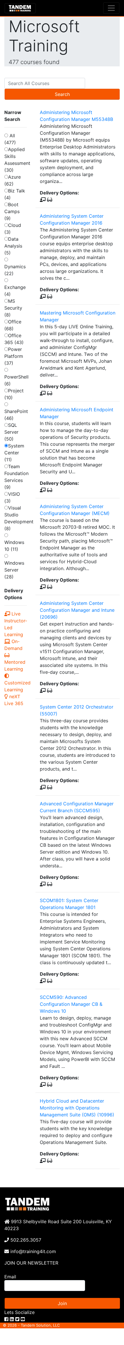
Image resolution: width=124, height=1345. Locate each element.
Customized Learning (17, 686)
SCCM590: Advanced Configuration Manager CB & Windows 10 (71, 1004)
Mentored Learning (14, 665)
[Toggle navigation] (111, 8)
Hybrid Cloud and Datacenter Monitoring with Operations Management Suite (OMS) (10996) (77, 1108)
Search (62, 94)
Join (62, 1303)
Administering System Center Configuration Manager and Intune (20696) (77, 610)
